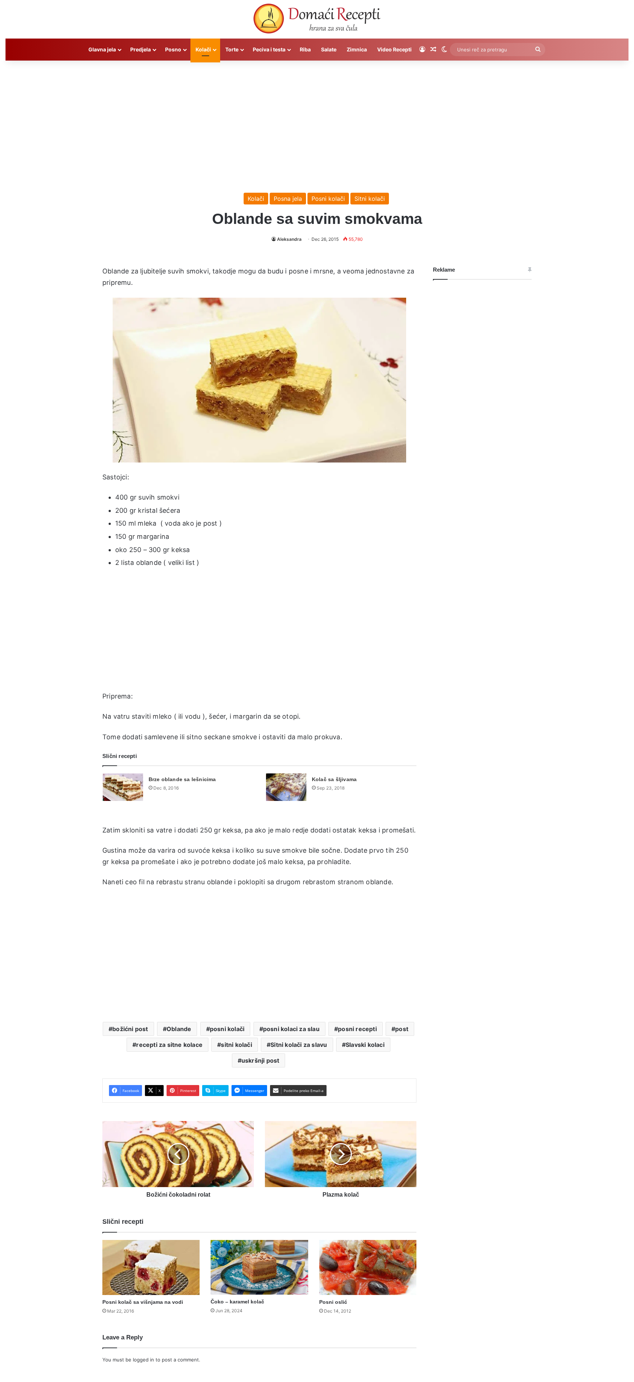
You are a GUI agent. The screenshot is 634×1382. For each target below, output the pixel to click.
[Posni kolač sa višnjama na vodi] (151, 1267)
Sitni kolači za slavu (298, 1044)
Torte (231, 49)
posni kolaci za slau (291, 1029)
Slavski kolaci (365, 1044)
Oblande (179, 1029)
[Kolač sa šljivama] (286, 787)
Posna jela (288, 198)
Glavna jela (102, 49)
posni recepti (357, 1029)
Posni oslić (333, 1302)
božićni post (130, 1029)
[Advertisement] (317, 123)
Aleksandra (289, 239)
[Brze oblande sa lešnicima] (123, 787)
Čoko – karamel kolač (237, 1302)
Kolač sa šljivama (334, 779)
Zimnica (357, 49)
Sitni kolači (369, 198)
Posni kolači (328, 198)
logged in (143, 1360)
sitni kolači (236, 1044)
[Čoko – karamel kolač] (259, 1267)
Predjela (140, 49)
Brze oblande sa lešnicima (182, 779)
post (401, 1029)
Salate (328, 49)
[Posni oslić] (367, 1267)
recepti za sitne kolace (169, 1044)
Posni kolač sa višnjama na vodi (142, 1302)
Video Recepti (394, 49)
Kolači (203, 49)
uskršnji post (260, 1060)
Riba (305, 49)
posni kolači (227, 1029)
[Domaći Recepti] (317, 20)
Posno (173, 49)
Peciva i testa (269, 49)
